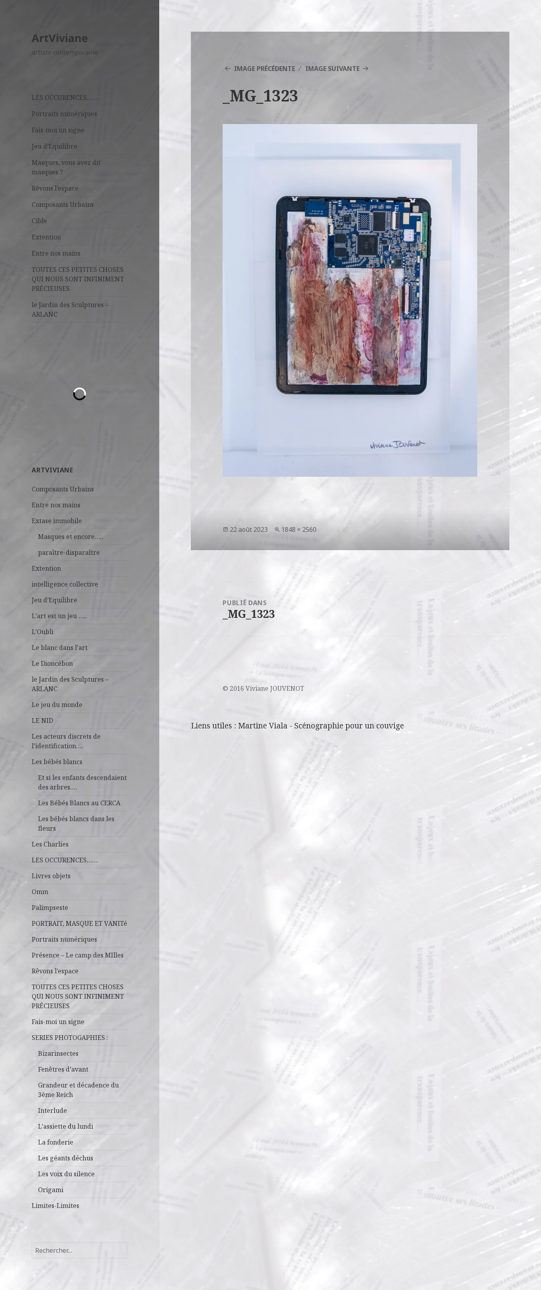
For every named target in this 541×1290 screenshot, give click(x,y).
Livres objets (51, 875)
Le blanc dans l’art (60, 647)
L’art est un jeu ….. (59, 616)
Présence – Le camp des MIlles (78, 955)
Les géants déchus (65, 1158)
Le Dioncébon (52, 663)
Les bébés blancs (57, 761)
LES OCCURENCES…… (65, 97)
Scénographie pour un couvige (349, 725)
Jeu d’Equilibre (54, 146)
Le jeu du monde (57, 704)
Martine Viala (263, 725)
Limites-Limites (55, 1205)
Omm (40, 891)
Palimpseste (50, 907)
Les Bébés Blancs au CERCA (79, 803)
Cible (39, 220)
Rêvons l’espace (55, 188)
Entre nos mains (56, 253)
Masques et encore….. (70, 536)
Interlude (52, 1110)
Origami (50, 1189)
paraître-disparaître (69, 552)
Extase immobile (57, 520)
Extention (46, 237)
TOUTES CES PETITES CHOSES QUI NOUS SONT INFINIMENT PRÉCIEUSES (78, 279)
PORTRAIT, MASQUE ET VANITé (79, 923)
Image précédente (264, 68)
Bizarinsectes (58, 1053)
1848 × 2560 (298, 529)
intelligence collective (65, 584)
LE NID (42, 720)
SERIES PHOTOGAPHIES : (70, 1037)
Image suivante (332, 68)
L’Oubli (42, 631)
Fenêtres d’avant (63, 1069)
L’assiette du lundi (65, 1126)
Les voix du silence (66, 1174)
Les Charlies (50, 844)
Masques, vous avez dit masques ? (66, 167)
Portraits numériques (64, 113)
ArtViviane (60, 38)
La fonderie (55, 1142)
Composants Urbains (63, 204)
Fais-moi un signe (58, 130)
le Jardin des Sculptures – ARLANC (70, 309)
